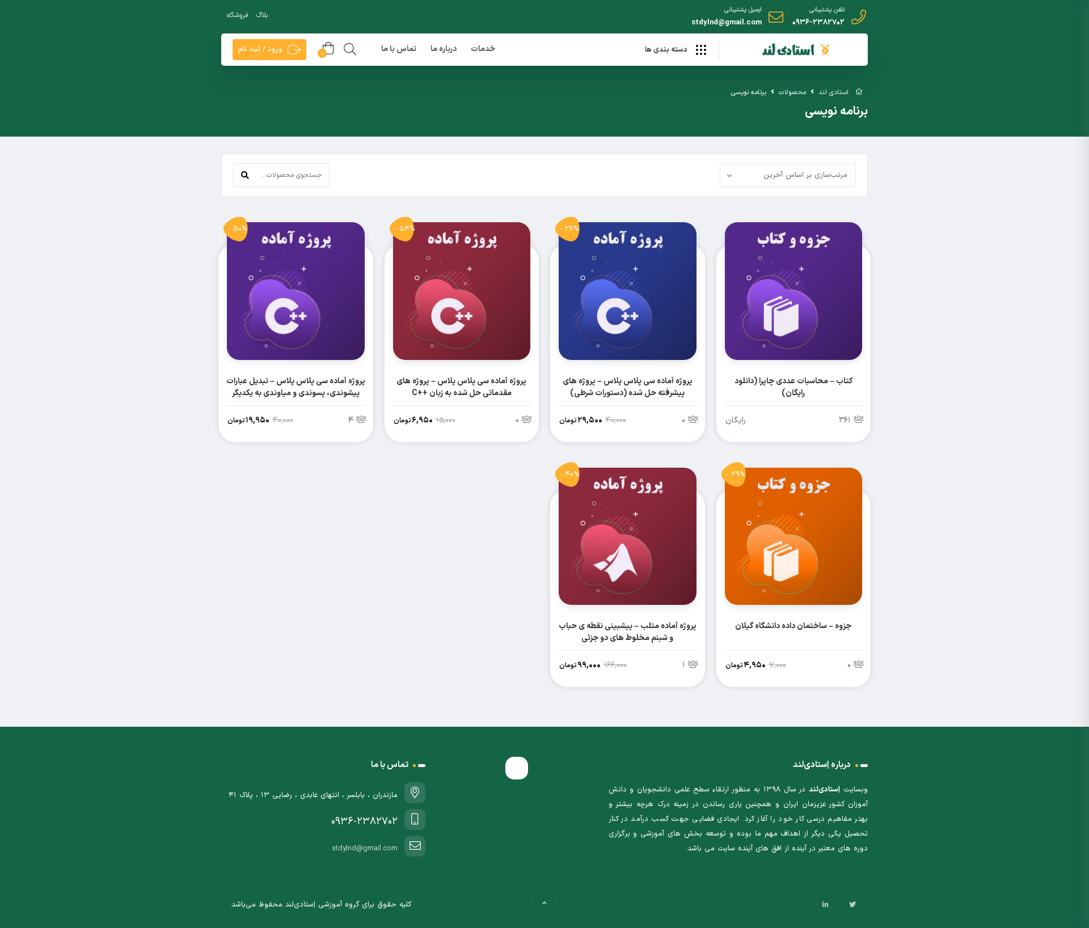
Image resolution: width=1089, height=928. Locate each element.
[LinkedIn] (825, 905)
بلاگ (262, 15)
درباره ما (443, 49)
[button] (245, 175)
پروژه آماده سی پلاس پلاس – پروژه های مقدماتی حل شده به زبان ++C (461, 387)
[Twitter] (852, 905)
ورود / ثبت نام (260, 49)
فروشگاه (237, 15)
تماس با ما (398, 49)
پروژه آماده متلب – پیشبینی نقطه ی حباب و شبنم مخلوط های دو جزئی (628, 632)
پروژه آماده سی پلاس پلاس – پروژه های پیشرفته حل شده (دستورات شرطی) (628, 387)
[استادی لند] (792, 50)
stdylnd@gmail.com (726, 22)
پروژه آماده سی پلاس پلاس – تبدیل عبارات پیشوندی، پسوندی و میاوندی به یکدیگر (295, 387)
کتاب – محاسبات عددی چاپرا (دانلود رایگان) (793, 387)
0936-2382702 (818, 22)
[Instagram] (839, 905)
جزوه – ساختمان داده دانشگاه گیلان (793, 626)
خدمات (483, 49)
